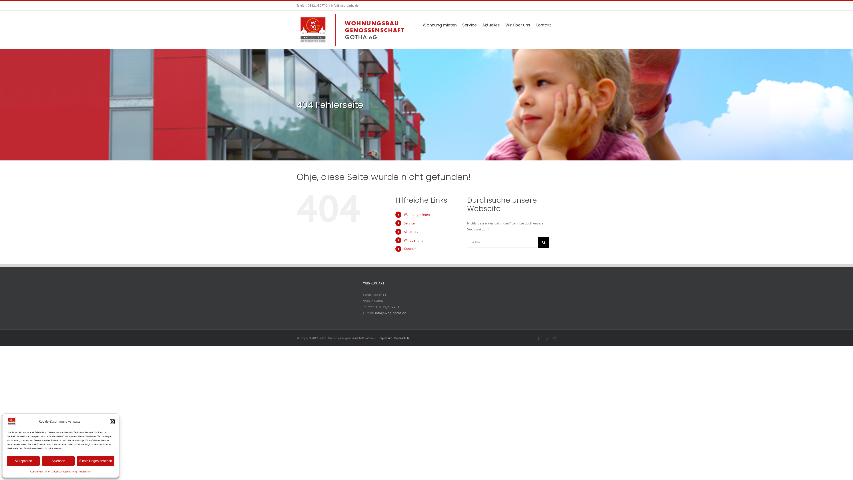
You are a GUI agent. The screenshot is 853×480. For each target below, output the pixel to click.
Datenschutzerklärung (64, 471)
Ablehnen (58, 461)
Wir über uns (413, 240)
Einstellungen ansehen (95, 461)
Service (409, 223)
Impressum (85, 471)
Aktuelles (411, 231)
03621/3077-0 (318, 6)
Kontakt (410, 248)
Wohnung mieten (417, 214)
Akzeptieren (23, 461)
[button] (112, 421)
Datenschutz (401, 338)
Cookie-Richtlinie (40, 471)
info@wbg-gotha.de (345, 6)
